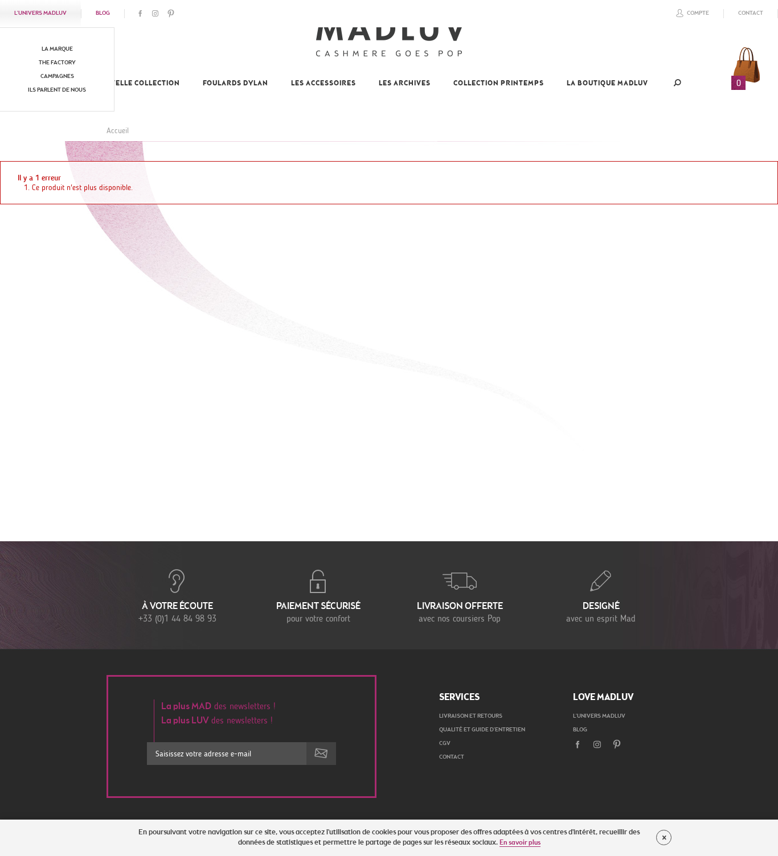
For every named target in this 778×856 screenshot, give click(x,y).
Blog (103, 14)
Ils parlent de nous (57, 90)
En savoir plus (519, 842)
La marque (57, 49)
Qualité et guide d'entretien (482, 730)
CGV (445, 744)
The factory (57, 63)
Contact (750, 14)
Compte (698, 14)
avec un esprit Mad (601, 613)
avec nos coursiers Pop (460, 613)
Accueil (118, 130)
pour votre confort (318, 613)
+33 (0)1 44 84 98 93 (177, 613)
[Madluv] (389, 43)
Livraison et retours (470, 716)
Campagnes (57, 77)
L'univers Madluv (40, 14)
